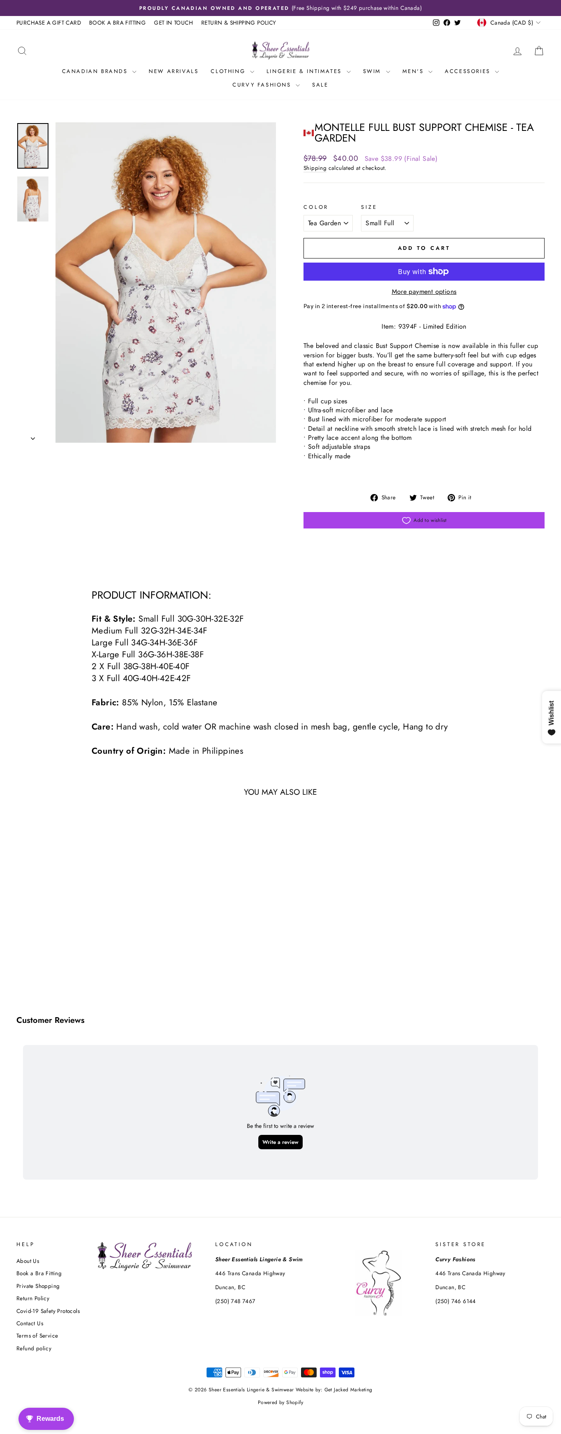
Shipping (314, 168)
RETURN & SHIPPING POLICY (238, 22)
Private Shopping (38, 1286)
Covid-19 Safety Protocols (48, 1311)
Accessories (469, 71)
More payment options (424, 291)
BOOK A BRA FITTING (117, 22)
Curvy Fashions (263, 85)
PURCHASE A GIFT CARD (48, 22)
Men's (414, 71)
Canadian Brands (96, 71)
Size (369, 207)
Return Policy (32, 1298)
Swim (373, 71)
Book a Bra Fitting (39, 1273)
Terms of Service (37, 1335)
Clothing (229, 71)
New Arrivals (173, 71)
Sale (320, 85)
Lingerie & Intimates (306, 71)
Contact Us (29, 1323)
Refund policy (33, 1348)
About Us (27, 1261)
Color (316, 207)
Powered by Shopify (280, 1402)
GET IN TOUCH (173, 22)
